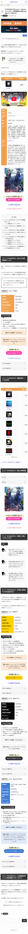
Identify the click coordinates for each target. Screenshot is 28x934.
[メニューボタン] (2, 2)
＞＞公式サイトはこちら (14, 358)
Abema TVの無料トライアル (14, 758)
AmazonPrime (9, 408)
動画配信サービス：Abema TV (14, 242)
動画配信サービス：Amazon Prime (15, 244)
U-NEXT (9, 398)
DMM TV (9, 446)
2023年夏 (5, 15)
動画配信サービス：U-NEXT (14, 223)
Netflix (9, 437)
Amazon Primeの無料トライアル (14, 851)
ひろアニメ (14, 2)
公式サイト (10, 141)
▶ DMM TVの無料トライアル (14, 678)
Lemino (9, 454)
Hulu (9, 428)
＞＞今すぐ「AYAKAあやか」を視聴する (11, 462)
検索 (24, 920)
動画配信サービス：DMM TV (14, 240)
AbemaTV (9, 419)
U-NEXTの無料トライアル (14, 353)
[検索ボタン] (26, 2)
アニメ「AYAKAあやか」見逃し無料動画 (14, 230)
